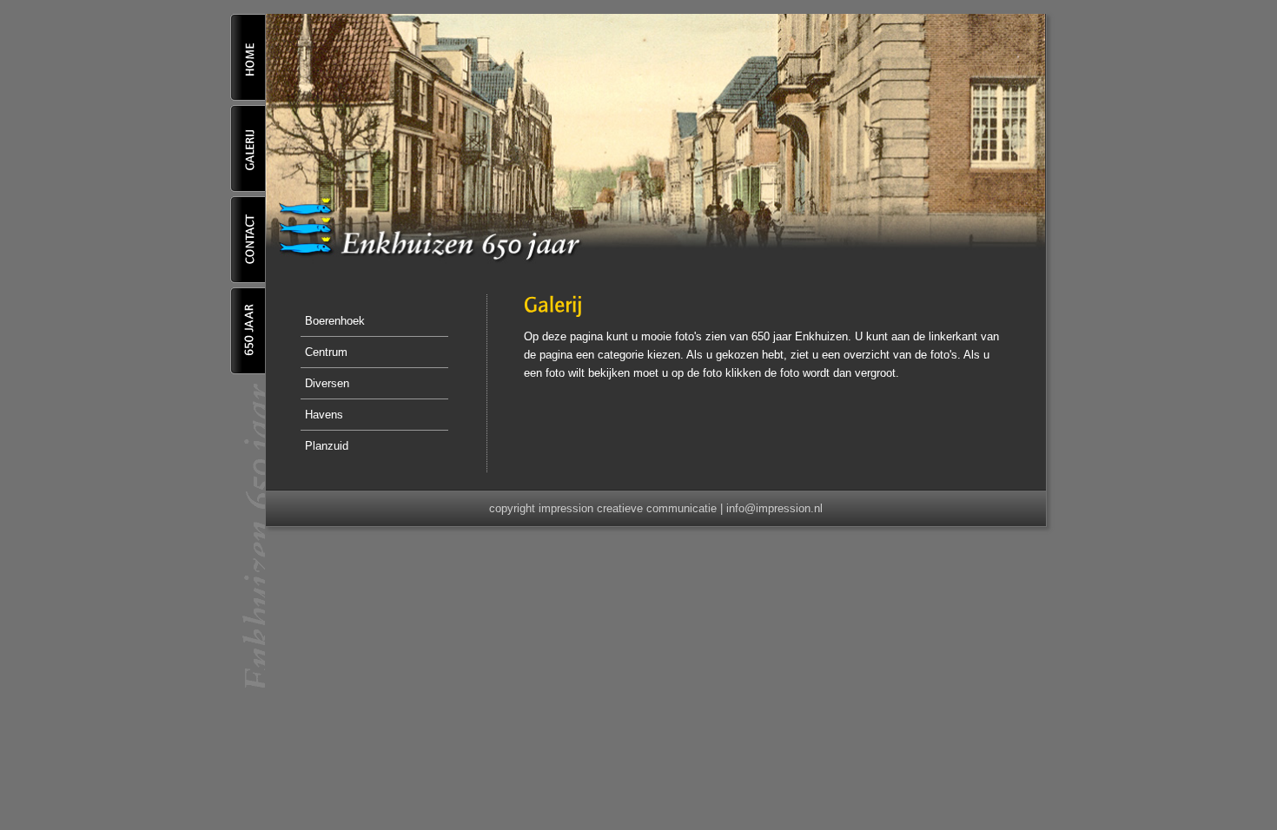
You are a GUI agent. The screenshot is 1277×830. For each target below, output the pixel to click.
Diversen (327, 383)
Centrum (326, 352)
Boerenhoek (335, 320)
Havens (324, 414)
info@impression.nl (774, 508)
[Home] (247, 96)
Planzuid (326, 445)
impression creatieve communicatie (628, 508)
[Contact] (247, 279)
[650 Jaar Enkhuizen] (247, 370)
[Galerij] (247, 187)
